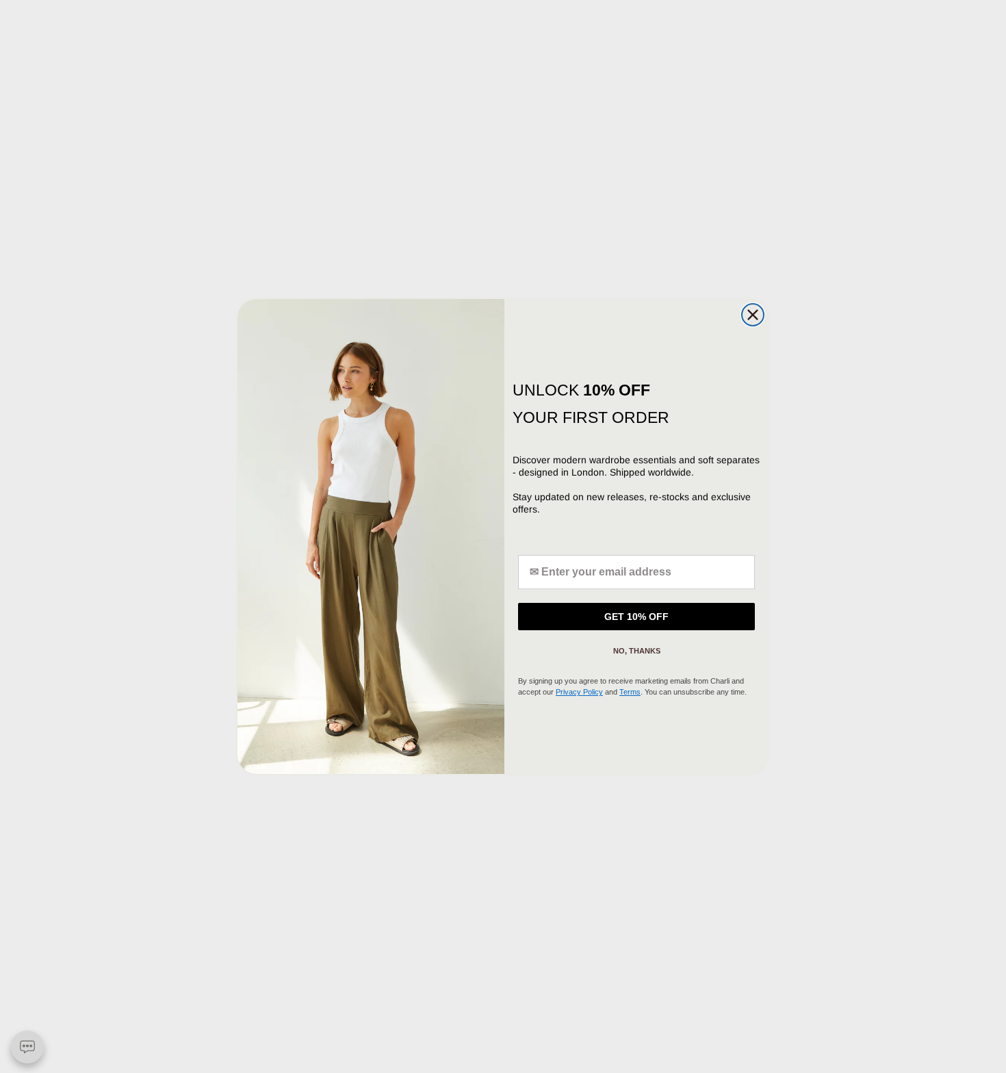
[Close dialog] (753, 315)
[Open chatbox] (27, 1047)
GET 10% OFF (636, 616)
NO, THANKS (636, 651)
